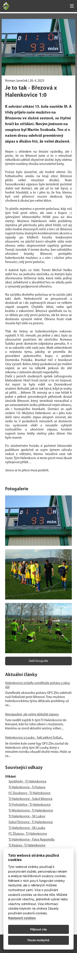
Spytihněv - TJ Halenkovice (27, 781)
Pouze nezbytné (38, 940)
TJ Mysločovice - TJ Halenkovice (31, 810)
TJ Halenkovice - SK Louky (27, 828)
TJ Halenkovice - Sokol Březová (30, 799)
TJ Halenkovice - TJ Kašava (27, 787)
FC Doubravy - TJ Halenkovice (29, 793)
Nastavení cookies (22, 918)
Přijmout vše (38, 929)
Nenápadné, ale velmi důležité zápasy (32, 714)
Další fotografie (38, 661)
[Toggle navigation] (71, 6)
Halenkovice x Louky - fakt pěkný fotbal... (34, 737)
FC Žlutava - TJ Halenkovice (28, 834)
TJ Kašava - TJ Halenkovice (27, 845)
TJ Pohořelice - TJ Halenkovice (30, 805)
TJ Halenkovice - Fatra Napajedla (32, 839)
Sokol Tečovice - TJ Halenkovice (31, 822)
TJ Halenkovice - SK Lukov (27, 816)
